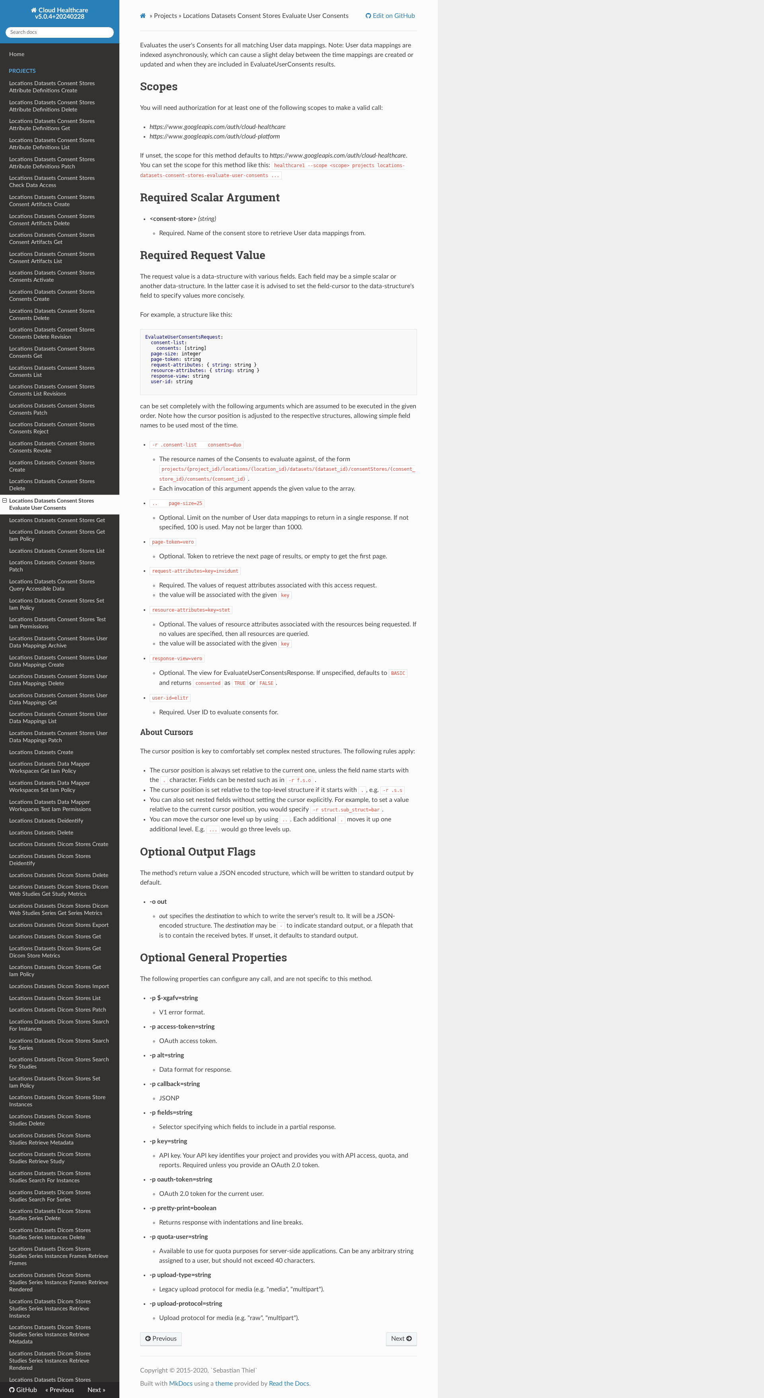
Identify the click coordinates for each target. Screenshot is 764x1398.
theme (224, 1383)
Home (16, 54)
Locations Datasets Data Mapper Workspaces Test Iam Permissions (50, 805)
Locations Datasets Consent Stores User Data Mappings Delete (58, 679)
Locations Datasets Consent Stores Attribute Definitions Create (52, 87)
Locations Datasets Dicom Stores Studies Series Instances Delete (50, 1233)
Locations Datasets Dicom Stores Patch (57, 1010)
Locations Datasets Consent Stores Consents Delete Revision (52, 333)
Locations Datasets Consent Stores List (57, 551)
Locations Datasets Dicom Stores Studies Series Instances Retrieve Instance (50, 1309)
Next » (96, 1390)
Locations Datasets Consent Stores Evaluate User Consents (51, 504)
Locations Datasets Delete (41, 833)
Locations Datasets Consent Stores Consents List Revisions (52, 390)
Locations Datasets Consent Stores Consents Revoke (52, 447)
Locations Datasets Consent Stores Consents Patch (52, 409)
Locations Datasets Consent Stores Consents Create (52, 295)
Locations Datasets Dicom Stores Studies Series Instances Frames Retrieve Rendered (58, 1282)
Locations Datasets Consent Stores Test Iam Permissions (57, 623)
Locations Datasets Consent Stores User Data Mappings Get (58, 699)
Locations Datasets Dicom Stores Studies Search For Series (50, 1196)
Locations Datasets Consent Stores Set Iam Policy (56, 604)
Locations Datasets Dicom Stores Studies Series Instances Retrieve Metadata (50, 1334)
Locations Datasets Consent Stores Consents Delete (52, 314)
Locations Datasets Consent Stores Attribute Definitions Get (52, 124)
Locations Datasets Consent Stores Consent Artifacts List (52, 257)
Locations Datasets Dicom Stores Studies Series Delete (50, 1214)
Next (398, 1339)
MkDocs (181, 1383)
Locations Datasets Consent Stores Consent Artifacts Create (52, 200)
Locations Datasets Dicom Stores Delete (58, 875)
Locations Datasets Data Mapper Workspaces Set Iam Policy (49, 786)
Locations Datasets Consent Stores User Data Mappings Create (58, 661)
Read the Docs (289, 1383)
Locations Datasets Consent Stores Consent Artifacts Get (52, 238)
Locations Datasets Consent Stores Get (57, 520)
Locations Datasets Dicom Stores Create (58, 844)
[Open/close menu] (4, 501)
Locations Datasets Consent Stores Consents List (52, 371)
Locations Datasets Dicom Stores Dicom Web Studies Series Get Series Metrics (59, 909)
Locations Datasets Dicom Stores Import (59, 986)
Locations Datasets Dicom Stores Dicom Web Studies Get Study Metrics (59, 890)
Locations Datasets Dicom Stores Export (59, 925)
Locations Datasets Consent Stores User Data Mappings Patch (58, 736)
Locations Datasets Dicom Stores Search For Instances (59, 1025)
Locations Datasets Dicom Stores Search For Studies (59, 1063)
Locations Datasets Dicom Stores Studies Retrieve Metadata (50, 1139)
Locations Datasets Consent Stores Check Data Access (52, 181)
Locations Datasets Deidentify (46, 821)
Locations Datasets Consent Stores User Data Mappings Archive (58, 642)
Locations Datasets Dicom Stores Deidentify (50, 859)
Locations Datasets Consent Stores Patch (52, 566)
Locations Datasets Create (41, 752)
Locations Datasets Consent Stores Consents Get (52, 352)
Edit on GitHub (393, 16)
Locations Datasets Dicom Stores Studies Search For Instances (50, 1177)
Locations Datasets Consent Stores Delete (52, 484)
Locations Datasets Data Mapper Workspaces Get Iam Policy (49, 767)
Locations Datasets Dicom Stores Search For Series (59, 1044)
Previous (164, 1339)
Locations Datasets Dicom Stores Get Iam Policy (55, 970)
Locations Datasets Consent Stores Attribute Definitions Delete (52, 106)
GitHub (26, 1390)
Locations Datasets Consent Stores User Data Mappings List (58, 717)
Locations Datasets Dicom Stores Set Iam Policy (54, 1082)
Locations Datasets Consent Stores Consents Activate (52, 276)
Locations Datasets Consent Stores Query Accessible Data (52, 585)
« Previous (59, 1390)
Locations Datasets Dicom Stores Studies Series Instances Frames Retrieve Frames (58, 1256)
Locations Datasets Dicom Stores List (55, 998)
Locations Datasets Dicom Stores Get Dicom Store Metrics (55, 952)
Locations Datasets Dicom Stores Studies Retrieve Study (50, 1157)
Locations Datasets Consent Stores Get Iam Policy (57, 535)
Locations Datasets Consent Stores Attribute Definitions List (52, 143)
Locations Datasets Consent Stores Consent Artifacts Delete (52, 219)
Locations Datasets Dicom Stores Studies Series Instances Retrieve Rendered (50, 1361)
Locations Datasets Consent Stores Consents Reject (52, 428)
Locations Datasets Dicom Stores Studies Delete (50, 1120)
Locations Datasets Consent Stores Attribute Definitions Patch (52, 163)
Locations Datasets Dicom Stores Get (55, 937)
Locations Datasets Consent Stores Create (52, 466)
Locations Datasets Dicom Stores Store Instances (57, 1100)
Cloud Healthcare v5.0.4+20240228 (61, 13)
